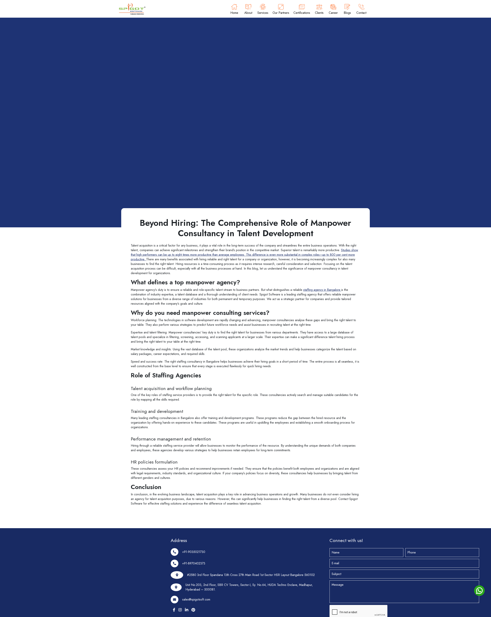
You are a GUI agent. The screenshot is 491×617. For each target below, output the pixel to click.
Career (333, 13)
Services (262, 13)
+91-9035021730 (193, 552)
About (248, 13)
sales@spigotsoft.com (196, 599)
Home (234, 13)
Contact (361, 13)
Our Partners (281, 13)
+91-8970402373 (193, 563)
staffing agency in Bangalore (322, 290)
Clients (319, 13)
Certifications (301, 13)
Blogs (347, 13)
